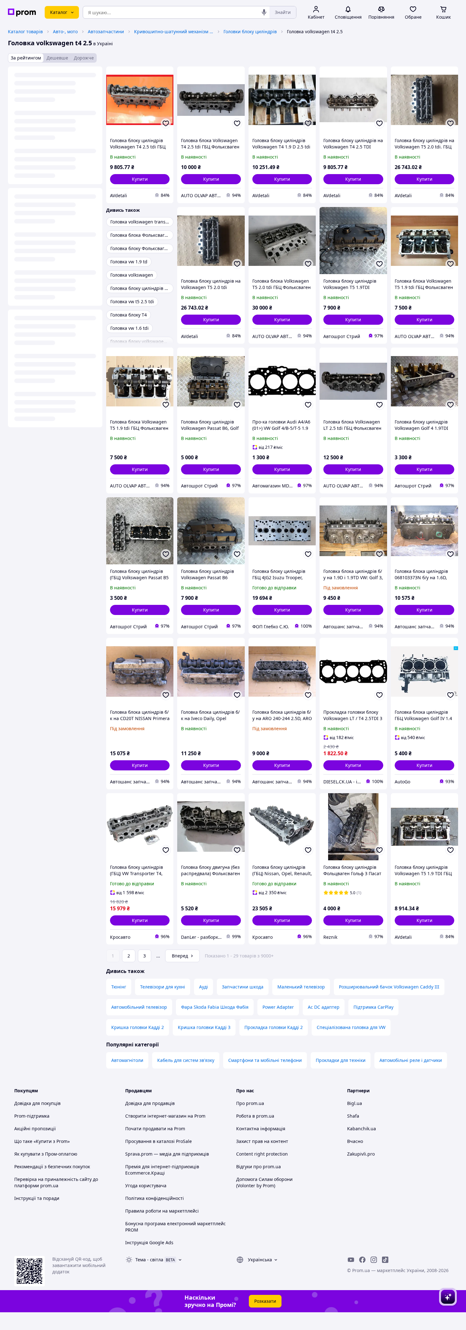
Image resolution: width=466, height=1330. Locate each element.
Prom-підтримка (31, 1116)
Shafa (353, 1116)
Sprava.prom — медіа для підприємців (167, 1154)
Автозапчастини (106, 31)
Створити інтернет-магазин (155, 1116)
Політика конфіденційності (154, 1198)
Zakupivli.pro (361, 1154)
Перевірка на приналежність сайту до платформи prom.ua (56, 1182)
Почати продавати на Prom (155, 1129)
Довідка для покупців (37, 1103)
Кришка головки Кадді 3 (204, 1027)
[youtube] (351, 1260)
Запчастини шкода (242, 987)
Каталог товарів (25, 31)
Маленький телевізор (301, 987)
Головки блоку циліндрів (250, 31)
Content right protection (262, 1154)
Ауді (203, 987)
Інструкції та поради (36, 1198)
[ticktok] (385, 1260)
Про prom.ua (250, 1103)
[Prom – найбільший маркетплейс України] (22, 12)
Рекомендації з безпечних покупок (52, 1167)
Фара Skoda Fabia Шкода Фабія (215, 1007)
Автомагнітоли (127, 1060)
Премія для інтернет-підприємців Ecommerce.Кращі (162, 1170)
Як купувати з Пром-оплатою (45, 1154)
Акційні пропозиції (35, 1129)
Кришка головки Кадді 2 (137, 1027)
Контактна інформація (260, 1129)
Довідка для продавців (150, 1103)
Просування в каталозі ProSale (158, 1141)
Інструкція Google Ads (149, 1242)
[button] (140, 179)
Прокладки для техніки (341, 1060)
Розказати (265, 1301)
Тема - (149, 1260)
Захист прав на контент (262, 1141)
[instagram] (374, 1260)
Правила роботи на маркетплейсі (162, 1211)
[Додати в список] (166, 123)
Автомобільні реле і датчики (410, 1060)
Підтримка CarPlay (373, 1007)
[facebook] (362, 1260)
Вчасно (355, 1141)
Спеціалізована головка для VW (351, 1027)
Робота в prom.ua (255, 1116)
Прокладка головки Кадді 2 (273, 1027)
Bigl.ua (354, 1103)
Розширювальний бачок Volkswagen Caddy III (389, 987)
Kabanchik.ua (361, 1129)
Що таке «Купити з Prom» (42, 1141)
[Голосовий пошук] (264, 12)
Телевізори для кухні (162, 987)
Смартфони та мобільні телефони (265, 1060)
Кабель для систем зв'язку (185, 1060)
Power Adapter (278, 1007)
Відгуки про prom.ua (258, 1167)
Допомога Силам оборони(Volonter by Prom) (264, 1182)
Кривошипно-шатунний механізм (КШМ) (173, 31)
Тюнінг (118, 987)
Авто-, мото (65, 31)
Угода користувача (145, 1186)
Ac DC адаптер (324, 1007)
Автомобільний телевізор (139, 1007)
